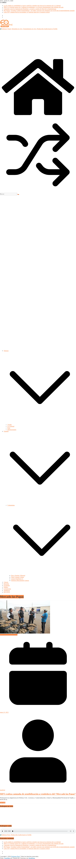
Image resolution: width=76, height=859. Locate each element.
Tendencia (7, 590)
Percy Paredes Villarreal (18, 575)
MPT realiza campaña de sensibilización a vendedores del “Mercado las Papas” (38, 794)
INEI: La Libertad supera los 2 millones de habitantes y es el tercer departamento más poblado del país (33, 7)
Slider (1, 634)
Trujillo (9, 424)
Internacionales (11, 429)
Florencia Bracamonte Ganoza (20, 580)
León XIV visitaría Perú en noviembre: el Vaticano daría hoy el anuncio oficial (27, 12)
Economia (7, 585)
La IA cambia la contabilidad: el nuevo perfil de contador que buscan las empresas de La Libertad (32, 5)
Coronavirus (7, 589)
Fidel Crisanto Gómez (17, 577)
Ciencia (6, 582)
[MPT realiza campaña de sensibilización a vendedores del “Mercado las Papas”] (25, 633)
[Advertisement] (38, 43)
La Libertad (10, 426)
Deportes (6, 584)
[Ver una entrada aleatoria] (38, 192)
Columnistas (11, 505)
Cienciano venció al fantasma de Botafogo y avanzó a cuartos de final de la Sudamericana (30, 9)
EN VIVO (7, 592)
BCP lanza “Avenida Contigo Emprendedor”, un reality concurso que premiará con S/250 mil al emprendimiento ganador (39, 10)
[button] (40, 423)
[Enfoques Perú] (38, 116)
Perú (8, 428)
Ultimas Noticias (12, 634)
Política (6, 587)
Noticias (6, 350)
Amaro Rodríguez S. (17, 579)
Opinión (6, 431)
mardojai (2, 790)
